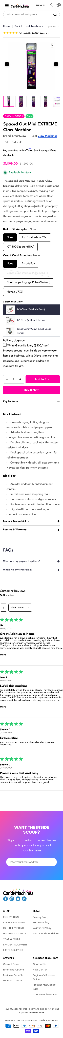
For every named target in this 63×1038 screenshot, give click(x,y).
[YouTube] (18, 900)
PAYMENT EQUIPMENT (15, 944)
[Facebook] (5, 900)
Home (6, 26)
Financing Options (13, 969)
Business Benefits (13, 975)
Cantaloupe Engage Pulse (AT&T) (27, 274)
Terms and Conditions (46, 933)
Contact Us (39, 964)
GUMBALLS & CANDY (14, 933)
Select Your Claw (13, 302)
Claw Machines (47, 136)
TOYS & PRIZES (11, 939)
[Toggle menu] (7, 6)
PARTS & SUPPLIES (13, 950)
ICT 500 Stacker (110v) (20, 246)
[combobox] (31, 14)
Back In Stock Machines (28, 26)
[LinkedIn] (24, 900)
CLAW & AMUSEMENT (15, 922)
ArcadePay (28, 263)
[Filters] (3, 608)
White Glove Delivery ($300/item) (28, 345)
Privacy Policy (41, 917)
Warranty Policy (42, 928)
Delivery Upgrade (14, 340)
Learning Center (12, 980)
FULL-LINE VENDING (13, 928)
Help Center (40, 969)
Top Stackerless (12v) (34, 237)
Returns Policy (41, 922)
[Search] (54, 14)
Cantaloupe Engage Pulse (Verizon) (28, 282)
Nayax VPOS (15, 291)
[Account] (51, 5)
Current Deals (11, 964)
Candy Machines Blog (45, 994)
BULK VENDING (11, 917)
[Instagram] (11, 900)
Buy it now (31, 390)
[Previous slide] (7, 64)
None (10, 237)
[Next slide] (56, 64)
